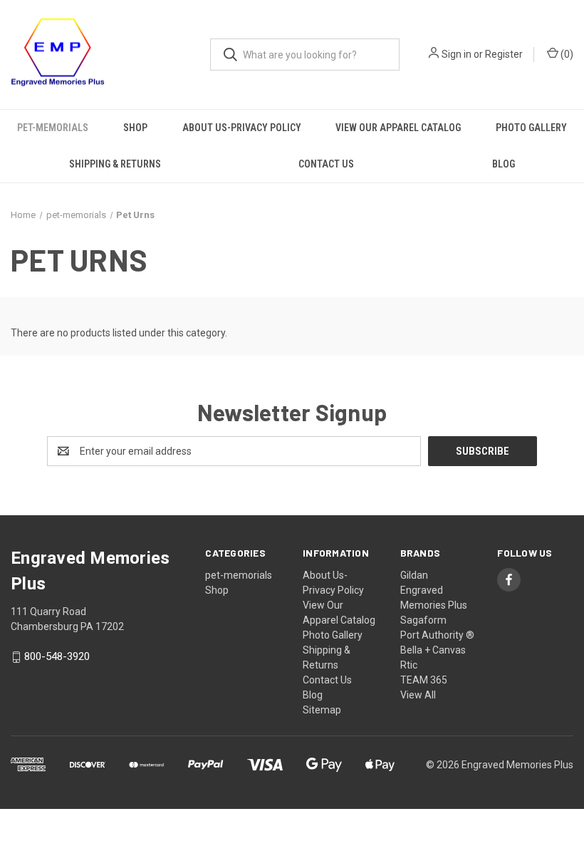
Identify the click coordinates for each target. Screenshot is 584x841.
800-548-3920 (57, 657)
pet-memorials (52, 127)
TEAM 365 (423, 680)
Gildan (414, 575)
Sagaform (423, 620)
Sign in (456, 54)
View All (418, 695)
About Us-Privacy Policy (241, 127)
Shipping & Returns (115, 164)
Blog (503, 164)
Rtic (408, 665)
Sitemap (322, 710)
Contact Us (326, 164)
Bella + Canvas (433, 650)
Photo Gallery (531, 127)
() (565, 54)
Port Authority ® (437, 635)
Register (504, 54)
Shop (135, 127)
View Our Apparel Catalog (398, 127)
